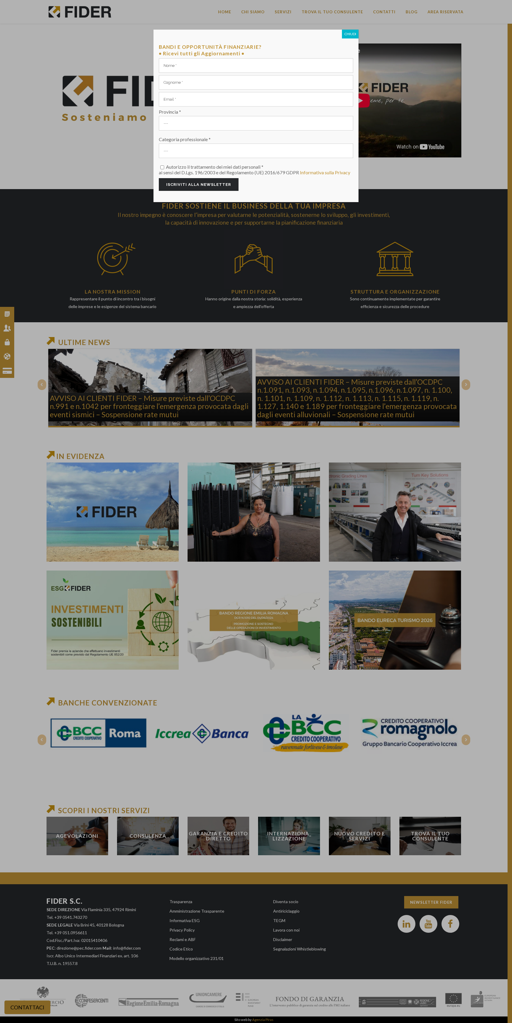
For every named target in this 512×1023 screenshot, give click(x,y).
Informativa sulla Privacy (325, 172)
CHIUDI (350, 34)
